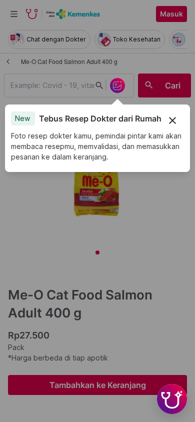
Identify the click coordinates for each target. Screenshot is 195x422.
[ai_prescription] (118, 86)
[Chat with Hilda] (172, 399)
